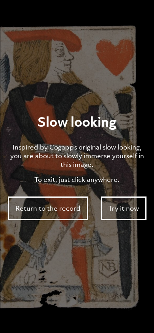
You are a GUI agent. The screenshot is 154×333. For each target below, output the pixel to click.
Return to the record (48, 208)
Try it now (123, 208)
